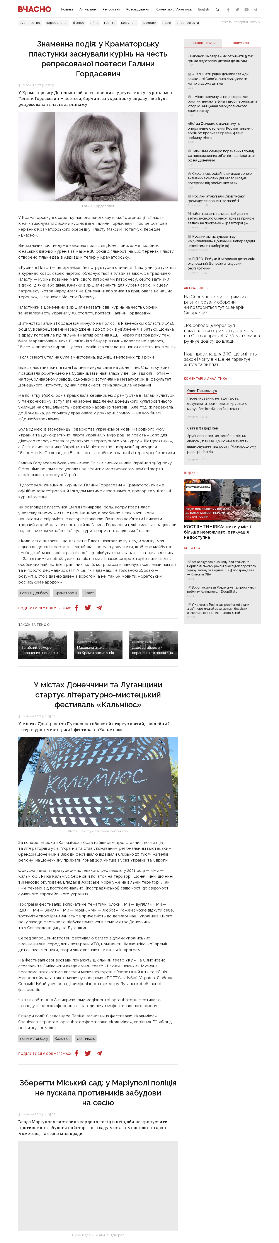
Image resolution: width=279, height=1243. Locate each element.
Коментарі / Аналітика (174, 9)
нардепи (149, 22)
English (203, 9)
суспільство (29, 22)
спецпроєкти (188, 22)
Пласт (89, 593)
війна (94, 22)
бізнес (78, 22)
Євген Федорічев (202, 428)
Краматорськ (66, 593)
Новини (67, 9)
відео (166, 22)
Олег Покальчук (202, 390)
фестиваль (86, 1039)
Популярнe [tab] (241, 43)
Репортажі (111, 9)
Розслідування (137, 9)
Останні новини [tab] (203, 43)
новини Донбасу (34, 593)
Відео (189, 473)
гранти (110, 22)
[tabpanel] (222, 164)
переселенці (57, 22)
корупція (128, 22)
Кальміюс (62, 1039)
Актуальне (87, 9)
